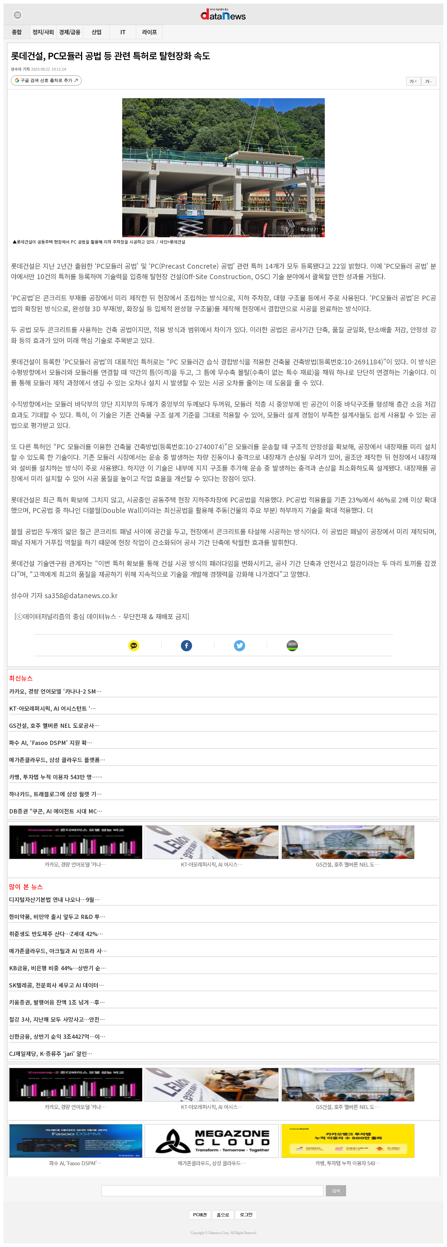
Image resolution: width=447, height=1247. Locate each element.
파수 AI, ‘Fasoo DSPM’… (75, 1163)
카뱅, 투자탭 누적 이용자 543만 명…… (55, 777)
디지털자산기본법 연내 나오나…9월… (54, 899)
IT (122, 32)
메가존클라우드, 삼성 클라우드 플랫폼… (57, 759)
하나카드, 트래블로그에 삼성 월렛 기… (55, 794)
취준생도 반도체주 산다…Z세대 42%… (56, 933)
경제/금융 (69, 32)
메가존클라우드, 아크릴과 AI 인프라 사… (58, 951)
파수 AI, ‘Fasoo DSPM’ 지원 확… (50, 742)
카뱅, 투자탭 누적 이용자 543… (347, 1163)
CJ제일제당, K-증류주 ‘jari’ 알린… (50, 1053)
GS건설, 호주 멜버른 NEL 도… (347, 864)
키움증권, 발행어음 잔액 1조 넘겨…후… (57, 1002)
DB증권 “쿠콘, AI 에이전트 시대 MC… (55, 811)
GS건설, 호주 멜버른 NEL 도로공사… (54, 725)
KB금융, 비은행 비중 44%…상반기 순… (57, 968)
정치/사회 (43, 32)
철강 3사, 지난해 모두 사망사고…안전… (57, 1019)
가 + (413, 81)
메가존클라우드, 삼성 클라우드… (212, 1163)
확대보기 (309, 229)
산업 (96, 32)
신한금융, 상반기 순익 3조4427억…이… (57, 1036)
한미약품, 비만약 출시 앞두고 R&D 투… (57, 916)
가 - (428, 81)
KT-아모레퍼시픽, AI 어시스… (211, 864)
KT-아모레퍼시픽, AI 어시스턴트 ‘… (52, 708)
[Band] (292, 645)
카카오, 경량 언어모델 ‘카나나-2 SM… (55, 691)
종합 (17, 32)
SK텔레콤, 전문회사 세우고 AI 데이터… (56, 985)
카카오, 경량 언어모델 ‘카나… (75, 864)
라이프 (149, 32)
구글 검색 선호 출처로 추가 (46, 80)
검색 (336, 1190)
